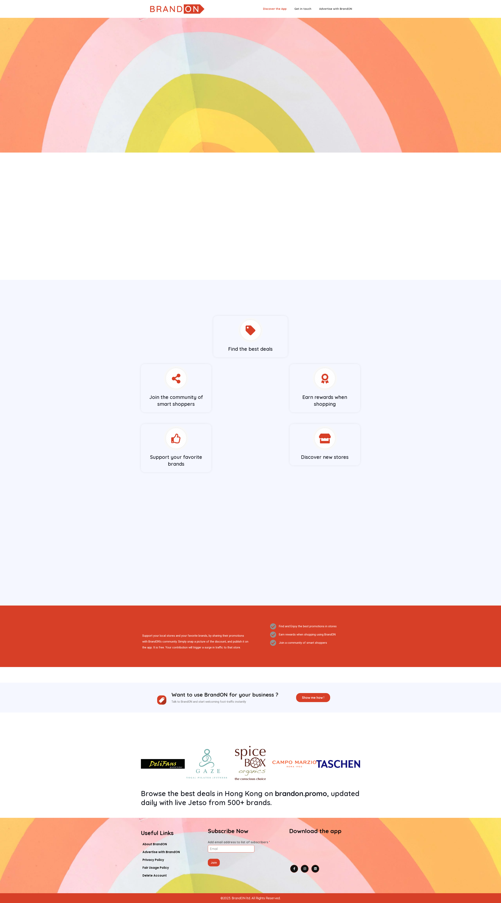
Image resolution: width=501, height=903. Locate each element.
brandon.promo (301, 793)
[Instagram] (305, 869)
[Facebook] (294, 869)
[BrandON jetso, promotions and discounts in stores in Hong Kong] (177, 9)
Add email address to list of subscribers (239, 842)
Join (214, 862)
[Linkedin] (315, 869)
